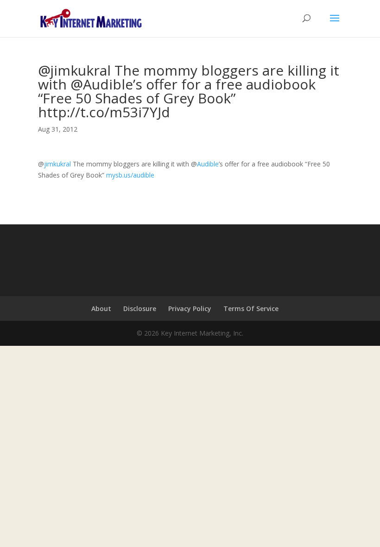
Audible (208, 163)
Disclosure (139, 308)
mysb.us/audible (130, 175)
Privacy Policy (189, 308)
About (101, 308)
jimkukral (57, 163)
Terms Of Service (251, 308)
